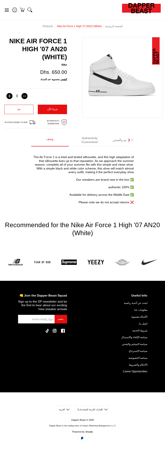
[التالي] (129, 140)
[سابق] (36, 140)
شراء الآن (52, 109)
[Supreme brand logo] (69, 262)
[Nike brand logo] (149, 262)
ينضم (60, 318)
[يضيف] (9, 96)
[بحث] (30, 10)
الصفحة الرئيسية (114, 26)
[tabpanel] (82, 177)
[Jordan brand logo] (123, 262)
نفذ (18, 109)
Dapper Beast (78, 420)
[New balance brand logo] (15, 262)
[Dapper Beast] (141, 10)
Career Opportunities (135, 371)
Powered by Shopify (82, 431)
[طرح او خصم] (24, 96)
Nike (64, 64)
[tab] (50, 140)
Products (48, 26)
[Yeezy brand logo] (96, 262)
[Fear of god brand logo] (42, 262)
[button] (22, 10)
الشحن (63, 79)
